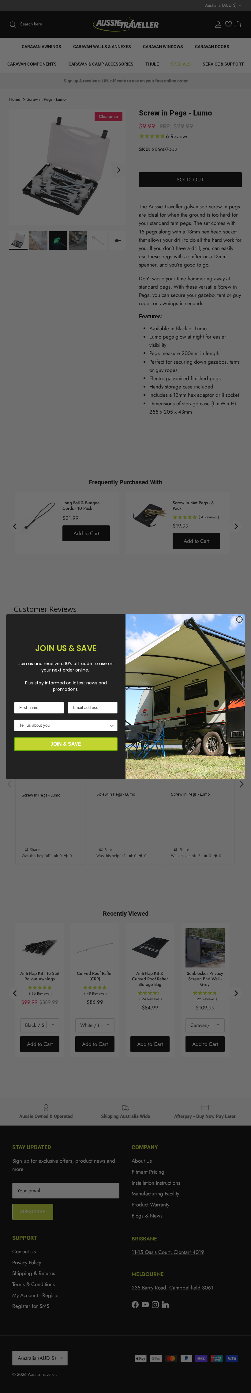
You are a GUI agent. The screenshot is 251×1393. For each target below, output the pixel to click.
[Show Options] (112, 725)
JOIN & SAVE (66, 744)
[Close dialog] (239, 619)
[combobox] (64, 725)
